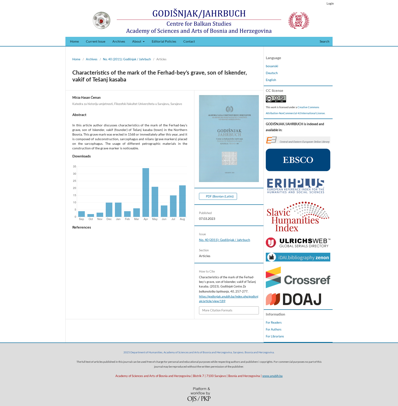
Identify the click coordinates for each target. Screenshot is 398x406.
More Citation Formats (217, 310)
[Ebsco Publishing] (298, 170)
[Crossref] (298, 287)
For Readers (274, 322)
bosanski (272, 66)
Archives (118, 41)
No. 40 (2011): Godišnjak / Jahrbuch (127, 59)
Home (74, 41)
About (137, 41)
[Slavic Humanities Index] (298, 231)
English (271, 80)
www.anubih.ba (272, 376)
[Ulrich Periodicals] (298, 246)
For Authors (273, 329)
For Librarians (275, 336)
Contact (189, 41)
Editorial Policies (164, 41)
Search (324, 41)
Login (330, 3)
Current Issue (95, 41)
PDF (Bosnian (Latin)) (219, 196)
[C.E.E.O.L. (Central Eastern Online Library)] (298, 142)
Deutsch (272, 73)
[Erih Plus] (295, 193)
